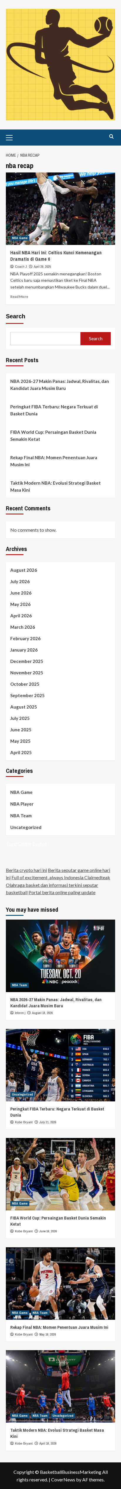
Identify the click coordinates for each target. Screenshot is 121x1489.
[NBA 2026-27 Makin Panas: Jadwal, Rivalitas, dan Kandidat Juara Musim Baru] (60, 956)
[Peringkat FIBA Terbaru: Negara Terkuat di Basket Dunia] (60, 1065)
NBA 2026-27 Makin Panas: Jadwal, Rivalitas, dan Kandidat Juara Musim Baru (59, 385)
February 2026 (25, 638)
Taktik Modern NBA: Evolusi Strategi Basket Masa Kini (55, 486)
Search (15, 316)
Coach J (21, 266)
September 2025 (27, 695)
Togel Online (18, 843)
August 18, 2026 (42, 1013)
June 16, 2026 (48, 1231)
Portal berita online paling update (61, 892)
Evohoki (40, 843)
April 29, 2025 (42, 267)
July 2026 (20, 581)
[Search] (111, 137)
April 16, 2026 (48, 1443)
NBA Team (21, 815)
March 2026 (22, 627)
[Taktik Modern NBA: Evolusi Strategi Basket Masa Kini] (60, 1386)
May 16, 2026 (47, 1334)
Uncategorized (25, 827)
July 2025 (20, 718)
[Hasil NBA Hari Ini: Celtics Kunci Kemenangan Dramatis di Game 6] (60, 208)
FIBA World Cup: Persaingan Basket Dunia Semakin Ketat (53, 435)
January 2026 (24, 649)
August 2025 (23, 706)
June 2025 (20, 729)
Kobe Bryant (24, 1122)
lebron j (20, 1013)
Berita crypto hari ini (26, 870)
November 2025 (26, 672)
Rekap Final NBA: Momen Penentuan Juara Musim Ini (53, 461)
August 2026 (23, 570)
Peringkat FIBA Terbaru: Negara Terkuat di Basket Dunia (54, 410)
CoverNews (63, 1479)
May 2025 (20, 741)
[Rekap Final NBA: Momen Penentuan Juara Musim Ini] (60, 1283)
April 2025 (21, 752)
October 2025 (24, 684)
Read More (19, 296)
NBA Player (21, 803)
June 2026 (20, 592)
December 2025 (26, 661)
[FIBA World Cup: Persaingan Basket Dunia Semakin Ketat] (60, 1174)
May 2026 (20, 604)
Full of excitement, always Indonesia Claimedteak (60, 877)
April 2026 (21, 615)
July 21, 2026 (47, 1122)
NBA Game (20, 238)
